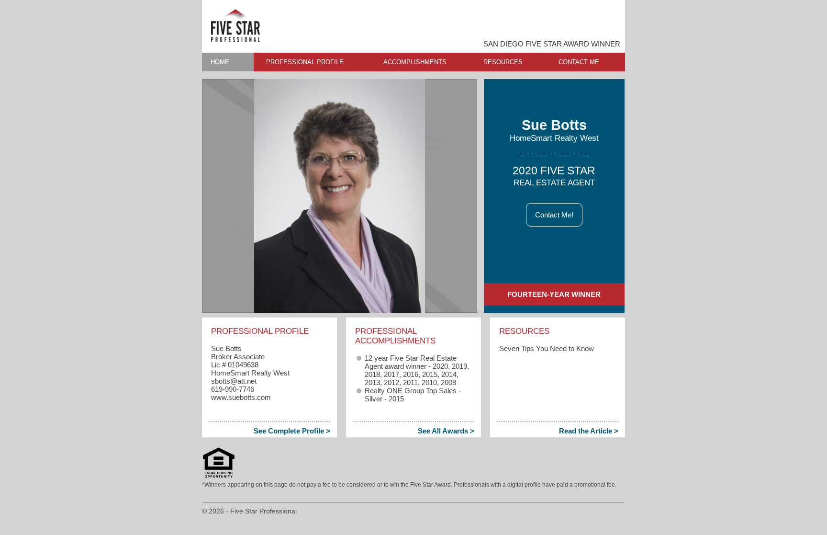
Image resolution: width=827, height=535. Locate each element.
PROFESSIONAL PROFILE (305, 62)
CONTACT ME (579, 62)
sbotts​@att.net (234, 381)
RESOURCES (503, 62)
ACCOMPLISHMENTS (415, 62)
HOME (220, 62)
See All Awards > (446, 431)
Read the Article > (588, 431)
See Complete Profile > (292, 431)
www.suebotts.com (241, 397)
